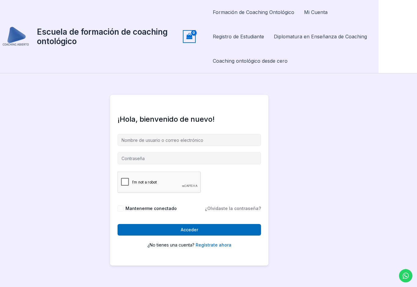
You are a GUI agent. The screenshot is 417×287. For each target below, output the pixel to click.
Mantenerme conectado (151, 208)
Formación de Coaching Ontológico (253, 12)
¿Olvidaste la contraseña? (233, 208)
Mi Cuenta (316, 12)
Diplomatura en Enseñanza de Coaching (320, 36)
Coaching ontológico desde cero (250, 61)
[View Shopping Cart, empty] (189, 36)
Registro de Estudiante (238, 36)
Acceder (189, 229)
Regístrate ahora (213, 244)
